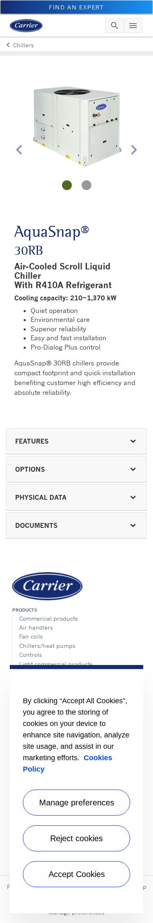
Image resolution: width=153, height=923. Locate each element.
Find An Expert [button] (76, 7)
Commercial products (48, 618)
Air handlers (36, 627)
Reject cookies (76, 838)
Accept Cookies (77, 874)
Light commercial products (56, 664)
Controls (30, 654)
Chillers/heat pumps (47, 645)
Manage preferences (76, 802)
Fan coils (31, 636)
